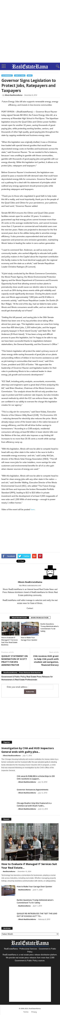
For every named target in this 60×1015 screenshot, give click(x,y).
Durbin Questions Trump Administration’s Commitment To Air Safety (35, 901)
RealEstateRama (9, 871)
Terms (25, 1012)
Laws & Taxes (19, 75)
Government (7, 75)
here (33, 509)
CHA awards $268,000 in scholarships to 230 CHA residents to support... (36, 777)
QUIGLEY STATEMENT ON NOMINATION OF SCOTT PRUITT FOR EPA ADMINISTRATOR (14, 660)
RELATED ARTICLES (19, 618)
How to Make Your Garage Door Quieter (34, 886)
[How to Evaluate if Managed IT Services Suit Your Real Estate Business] (10, 628)
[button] (56, 66)
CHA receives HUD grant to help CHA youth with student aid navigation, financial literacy (46, 660)
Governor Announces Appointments (32, 789)
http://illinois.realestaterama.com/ (30, 585)
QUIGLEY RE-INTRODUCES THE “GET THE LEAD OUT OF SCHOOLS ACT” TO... (37, 914)
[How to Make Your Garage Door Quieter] (30, 628)
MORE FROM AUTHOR (39, 618)
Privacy (34, 1012)
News (30, 75)
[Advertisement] (30, 31)
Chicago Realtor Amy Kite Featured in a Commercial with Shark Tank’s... (34, 804)
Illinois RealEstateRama (13, 95)
